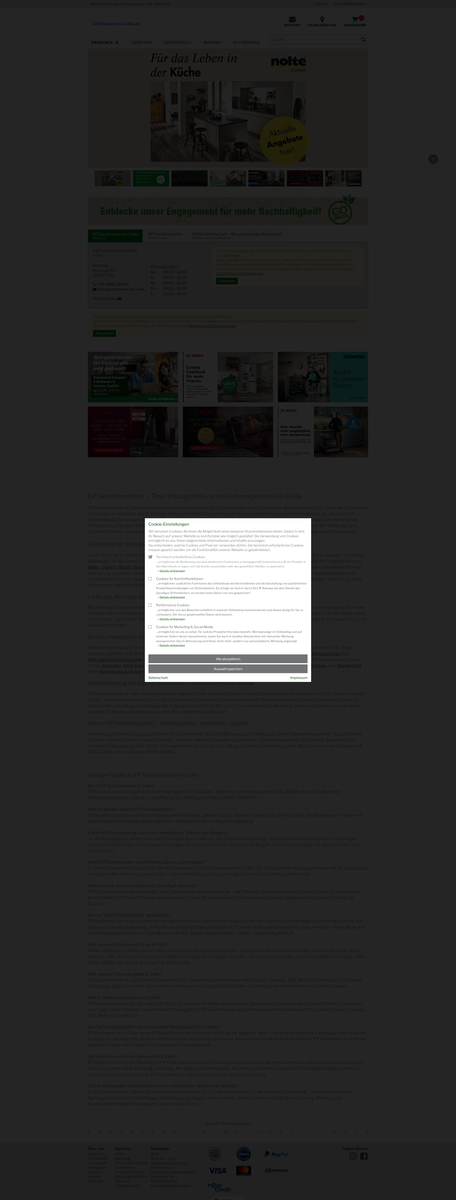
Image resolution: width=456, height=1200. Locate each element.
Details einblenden (172, 571)
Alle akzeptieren (228, 659)
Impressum (299, 678)
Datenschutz (158, 678)
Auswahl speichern (228, 669)
